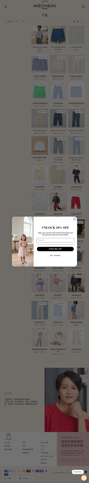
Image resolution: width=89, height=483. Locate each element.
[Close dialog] (74, 219)
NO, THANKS (55, 255)
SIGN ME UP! (55, 249)
